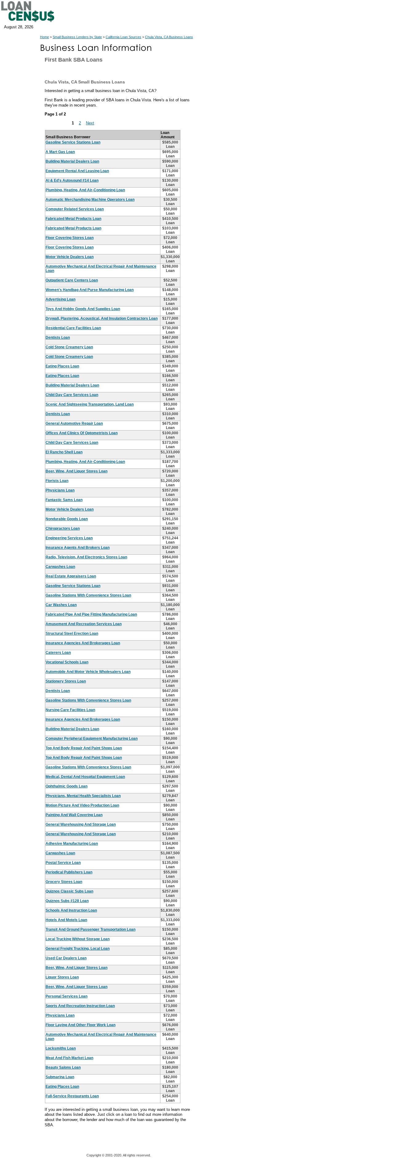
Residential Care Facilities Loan (73, 328)
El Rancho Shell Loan (64, 452)
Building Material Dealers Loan (72, 161)
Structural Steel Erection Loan (72, 633)
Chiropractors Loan (63, 528)
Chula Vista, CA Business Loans (169, 37)
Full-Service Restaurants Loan (72, 1096)
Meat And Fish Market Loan (69, 1058)
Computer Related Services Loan (75, 209)
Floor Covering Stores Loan (70, 238)
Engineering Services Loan (69, 538)
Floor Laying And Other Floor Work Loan (80, 1025)
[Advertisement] (249, 181)
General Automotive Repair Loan (74, 423)
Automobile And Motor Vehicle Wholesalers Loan (88, 672)
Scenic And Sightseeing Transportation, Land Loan (90, 404)
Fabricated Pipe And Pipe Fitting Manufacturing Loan (91, 614)
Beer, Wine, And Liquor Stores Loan (76, 471)
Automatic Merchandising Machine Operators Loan (90, 199)
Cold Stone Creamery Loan (69, 347)
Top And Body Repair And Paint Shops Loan (84, 748)
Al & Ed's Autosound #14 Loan (72, 180)
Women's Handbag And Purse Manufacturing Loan (90, 290)
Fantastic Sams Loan (64, 500)
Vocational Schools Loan (67, 662)
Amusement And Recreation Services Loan (84, 624)
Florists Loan (57, 481)
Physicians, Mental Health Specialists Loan (83, 796)
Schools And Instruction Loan (71, 910)
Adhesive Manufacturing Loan (72, 843)
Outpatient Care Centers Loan (72, 280)
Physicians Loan (60, 490)
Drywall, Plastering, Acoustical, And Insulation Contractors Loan (102, 318)
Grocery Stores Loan (64, 882)
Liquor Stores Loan (62, 977)
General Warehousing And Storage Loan (81, 824)
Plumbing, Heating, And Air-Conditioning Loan (85, 190)
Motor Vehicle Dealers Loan (70, 257)
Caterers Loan (58, 652)
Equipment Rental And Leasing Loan (77, 171)
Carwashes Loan (60, 567)
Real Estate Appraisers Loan (71, 576)
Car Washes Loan (61, 605)
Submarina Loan (60, 1077)
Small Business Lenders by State (77, 37)
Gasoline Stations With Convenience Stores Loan (88, 595)
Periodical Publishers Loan (69, 872)
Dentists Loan (58, 337)
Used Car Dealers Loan (66, 958)
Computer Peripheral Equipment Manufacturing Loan (92, 738)
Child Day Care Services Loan (72, 395)
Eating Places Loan (62, 366)
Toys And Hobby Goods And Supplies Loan (83, 309)
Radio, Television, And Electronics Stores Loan (86, 557)
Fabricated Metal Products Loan (73, 219)
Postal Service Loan (63, 862)
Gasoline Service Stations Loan (73, 142)
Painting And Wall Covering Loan (74, 815)
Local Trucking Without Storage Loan (78, 939)
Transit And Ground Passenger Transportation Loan (90, 929)
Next (90, 123)
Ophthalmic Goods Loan (66, 786)
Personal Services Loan (66, 996)
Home (44, 37)
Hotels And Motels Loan (66, 920)
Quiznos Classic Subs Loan (69, 891)
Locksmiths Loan (61, 1048)
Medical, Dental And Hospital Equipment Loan (85, 777)
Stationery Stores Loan (66, 681)
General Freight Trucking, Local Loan (78, 948)
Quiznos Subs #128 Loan (67, 901)
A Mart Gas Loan (60, 152)
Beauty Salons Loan (63, 1067)
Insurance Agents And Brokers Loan (78, 547)
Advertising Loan (60, 299)
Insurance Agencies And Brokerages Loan (83, 643)
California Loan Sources (123, 37)
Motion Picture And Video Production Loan (82, 805)
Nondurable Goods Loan (67, 519)
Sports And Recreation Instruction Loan (80, 1006)
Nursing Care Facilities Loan (70, 710)
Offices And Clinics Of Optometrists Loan (82, 433)
